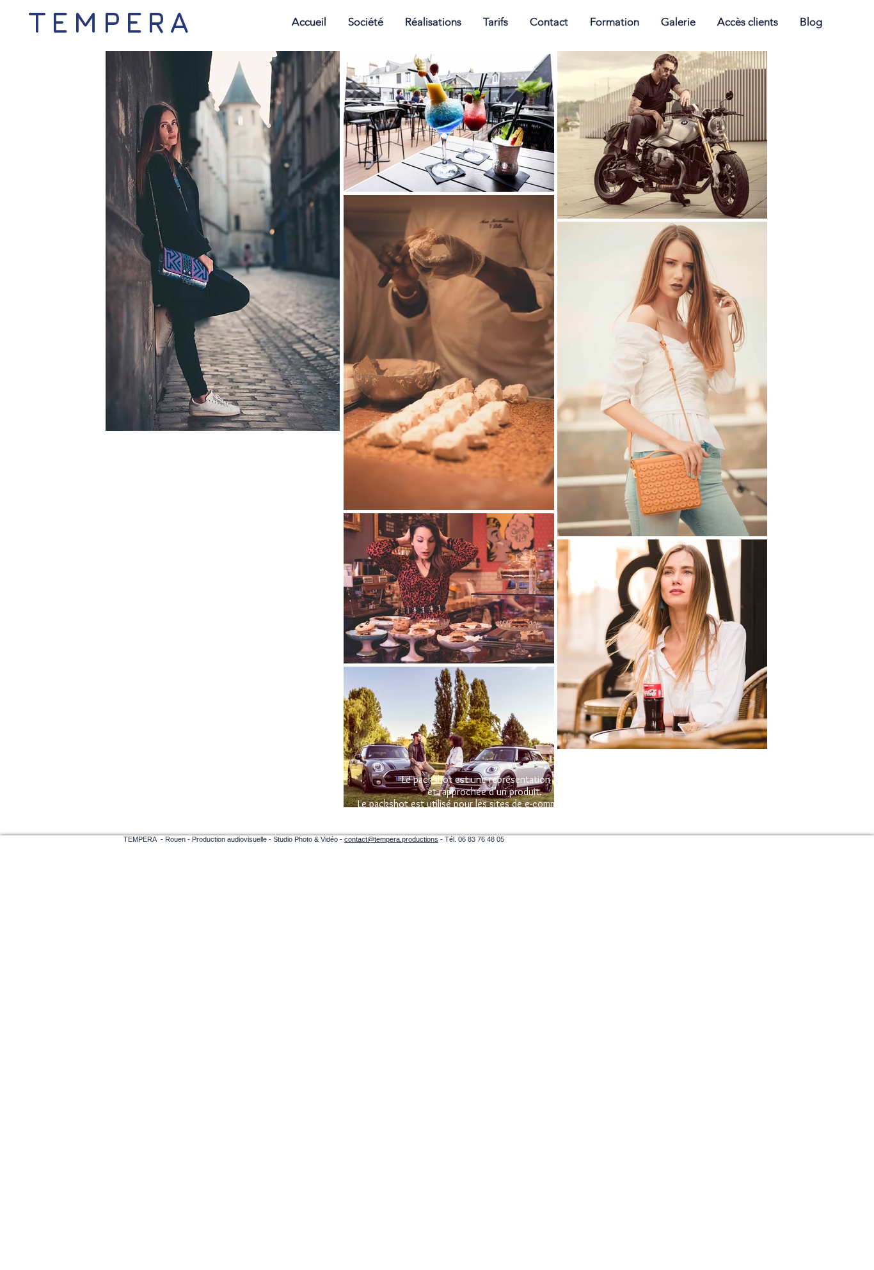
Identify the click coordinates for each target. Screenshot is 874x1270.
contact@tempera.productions (391, 839)
